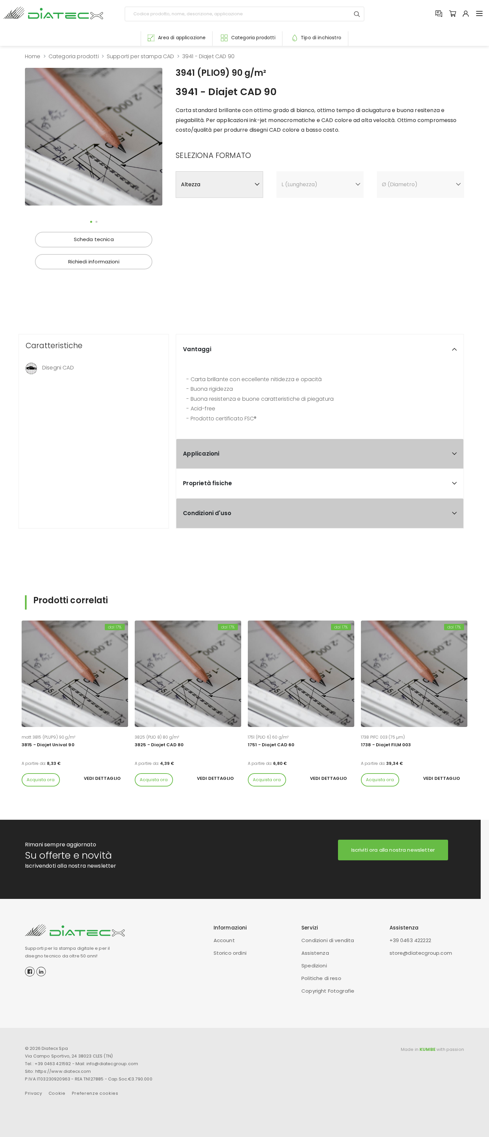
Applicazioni (201, 454)
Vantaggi (197, 349)
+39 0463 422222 (410, 940)
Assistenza (315, 952)
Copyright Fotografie (327, 990)
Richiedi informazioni (93, 261)
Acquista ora (41, 780)
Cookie (57, 1093)
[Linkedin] (41, 971)
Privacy (33, 1093)
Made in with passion (432, 1049)
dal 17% (114, 627)
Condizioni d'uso (207, 513)
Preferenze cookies (95, 1093)
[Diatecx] (53, 12)
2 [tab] (96, 222)
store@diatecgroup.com (421, 952)
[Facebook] (30, 971)
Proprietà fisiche (207, 483)
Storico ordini (230, 952)
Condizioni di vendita (327, 940)
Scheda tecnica (94, 239)
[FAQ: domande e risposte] (438, 14)
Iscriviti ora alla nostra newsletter (393, 849)
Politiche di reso (321, 978)
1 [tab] (91, 222)
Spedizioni (314, 965)
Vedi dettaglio (102, 778)
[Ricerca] (357, 14)
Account (224, 940)
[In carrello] (452, 14)
